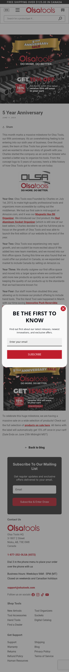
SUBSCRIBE (34, 354)
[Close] (63, 308)
